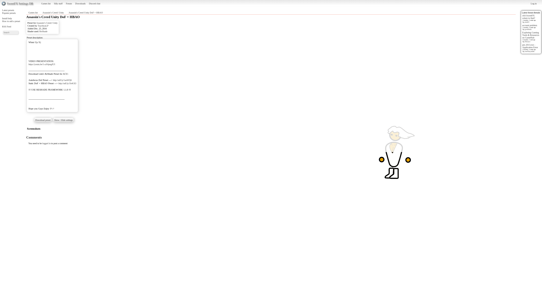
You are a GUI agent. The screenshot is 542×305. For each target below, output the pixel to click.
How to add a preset (11, 21)
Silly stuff (58, 3)
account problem (529, 25)
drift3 (527, 22)
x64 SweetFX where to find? (528, 16)
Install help (7, 18)
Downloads (80, 3)
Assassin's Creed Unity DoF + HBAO (86, 12)
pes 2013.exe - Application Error (530, 46)
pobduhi (528, 29)
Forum (69, 3)
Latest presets (8, 10)
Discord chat (94, 3)
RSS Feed (6, 26)
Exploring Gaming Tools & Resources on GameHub (530, 35)
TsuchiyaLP (43, 26)
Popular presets (9, 13)
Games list (46, 3)
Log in (534, 3)
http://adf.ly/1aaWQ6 (62, 80)
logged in (46, 143)
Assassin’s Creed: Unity (53, 12)
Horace (527, 42)
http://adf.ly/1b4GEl (67, 83)
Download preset (43, 120)
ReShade (43, 31)
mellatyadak (530, 51)
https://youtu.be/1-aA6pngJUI (42, 64)
